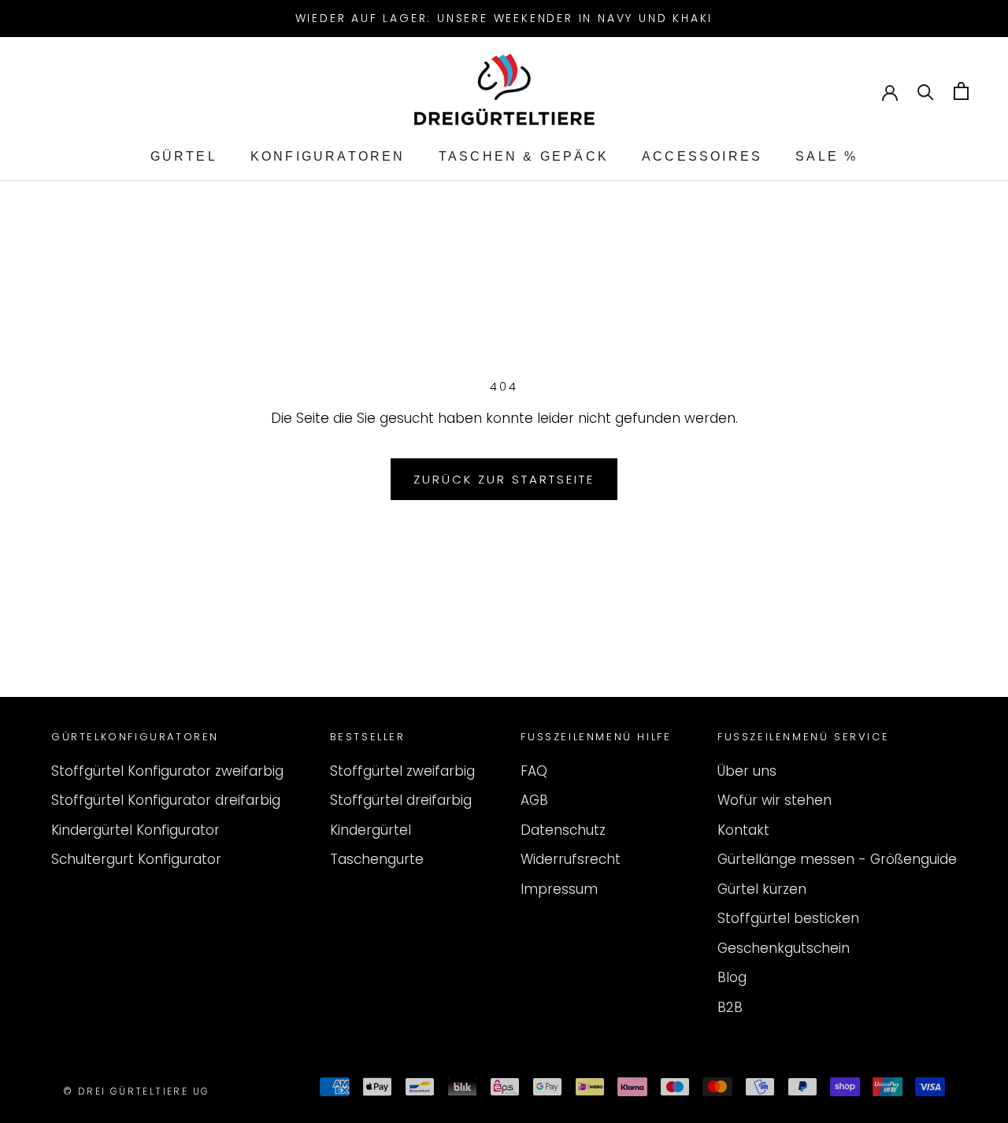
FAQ (534, 771)
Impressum (559, 889)
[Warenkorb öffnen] (961, 91)
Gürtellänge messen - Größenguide (837, 859)
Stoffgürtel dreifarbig (401, 800)
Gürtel (183, 156)
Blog (732, 977)
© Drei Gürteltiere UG (136, 1091)
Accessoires (702, 156)
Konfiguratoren (328, 156)
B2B (730, 1007)
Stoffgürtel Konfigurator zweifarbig (167, 771)
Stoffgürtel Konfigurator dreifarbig (165, 800)
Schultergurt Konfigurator (136, 859)
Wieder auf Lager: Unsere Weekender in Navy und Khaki (504, 18)
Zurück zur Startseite (504, 479)
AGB (534, 800)
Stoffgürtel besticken (788, 918)
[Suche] (925, 91)
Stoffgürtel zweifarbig (402, 771)
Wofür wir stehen (774, 800)
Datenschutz (563, 830)
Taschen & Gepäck (524, 156)
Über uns (746, 771)
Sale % (826, 156)
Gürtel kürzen (761, 889)
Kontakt (743, 830)
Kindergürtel (370, 830)
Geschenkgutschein (783, 948)
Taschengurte (377, 859)
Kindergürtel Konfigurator (135, 830)
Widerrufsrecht (571, 859)
